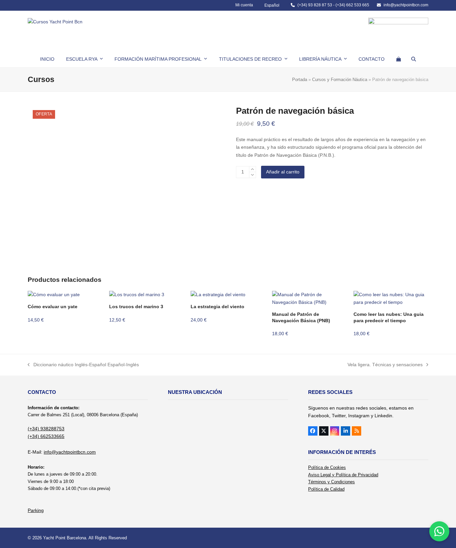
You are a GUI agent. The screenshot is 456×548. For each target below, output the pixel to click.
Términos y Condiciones (331, 481)
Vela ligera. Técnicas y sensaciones (385, 365)
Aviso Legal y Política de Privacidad (343, 474)
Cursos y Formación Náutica (339, 79)
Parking (36, 510)
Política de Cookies (327, 467)
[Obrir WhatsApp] (439, 531)
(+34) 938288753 (46, 428)
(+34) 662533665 (46, 436)
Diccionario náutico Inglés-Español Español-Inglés (83, 365)
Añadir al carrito (282, 171)
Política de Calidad (326, 489)
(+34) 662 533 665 (352, 5)
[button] (398, 59)
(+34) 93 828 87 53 (314, 5)
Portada (299, 79)
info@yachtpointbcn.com (406, 5)
